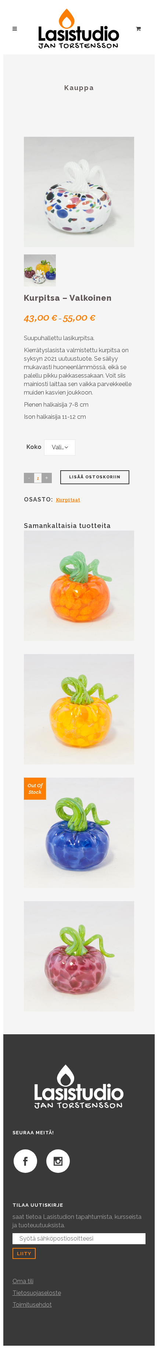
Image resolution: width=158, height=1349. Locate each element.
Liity (24, 1253)
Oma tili (22, 1281)
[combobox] (59, 447)
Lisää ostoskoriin (95, 477)
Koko (34, 446)
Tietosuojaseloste (36, 1292)
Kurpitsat (68, 499)
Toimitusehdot (32, 1304)
